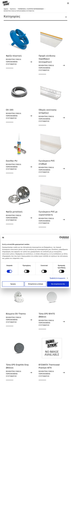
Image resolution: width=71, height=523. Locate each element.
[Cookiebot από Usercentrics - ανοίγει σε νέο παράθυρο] (61, 237)
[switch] (26, 271)
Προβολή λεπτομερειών (57, 278)
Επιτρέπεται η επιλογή (35, 284)
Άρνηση (13, 284)
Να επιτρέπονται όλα (58, 284)
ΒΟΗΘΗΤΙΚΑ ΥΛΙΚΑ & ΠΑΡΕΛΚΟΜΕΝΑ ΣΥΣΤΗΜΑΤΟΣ (19, 11)
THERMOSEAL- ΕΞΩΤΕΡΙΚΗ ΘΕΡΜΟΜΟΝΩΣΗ (31, 9)
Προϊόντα (13, 9)
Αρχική (6, 9)
